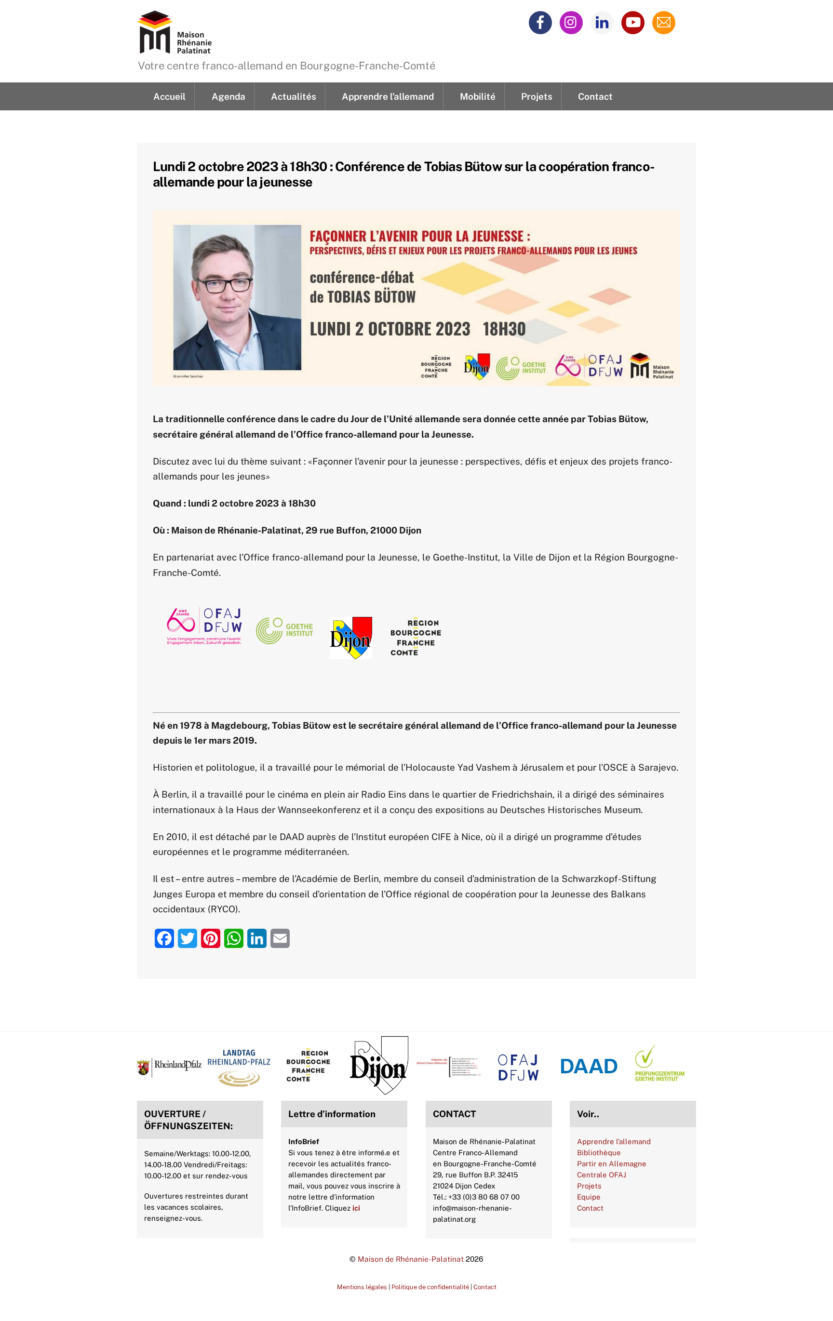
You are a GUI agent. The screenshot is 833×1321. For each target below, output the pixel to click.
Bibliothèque (599, 1152)
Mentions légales (362, 1287)
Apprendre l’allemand (388, 96)
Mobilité (478, 96)
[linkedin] (604, 22)
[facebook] (542, 22)
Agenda (228, 96)
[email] (665, 22)
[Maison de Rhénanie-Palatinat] (174, 48)
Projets (536, 96)
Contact (595, 96)
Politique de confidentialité (430, 1287)
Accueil (169, 96)
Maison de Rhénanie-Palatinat (411, 1258)
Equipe (589, 1197)
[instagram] (573, 22)
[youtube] (634, 22)
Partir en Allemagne (611, 1164)
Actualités (293, 96)
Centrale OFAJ (601, 1175)
